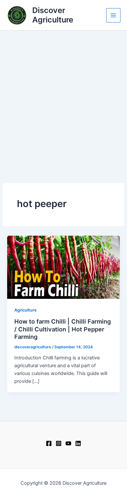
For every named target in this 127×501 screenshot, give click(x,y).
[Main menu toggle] (113, 15)
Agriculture (25, 310)
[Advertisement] (63, 97)
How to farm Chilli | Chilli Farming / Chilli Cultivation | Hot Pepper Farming (62, 329)
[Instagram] (59, 443)
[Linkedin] (78, 443)
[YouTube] (68, 443)
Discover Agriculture (52, 15)
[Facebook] (49, 443)
